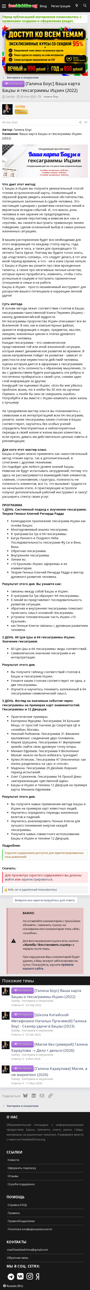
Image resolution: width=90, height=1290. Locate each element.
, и (32, 889)
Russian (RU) (14, 1286)
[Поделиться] (80, 122)
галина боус (51, 96)
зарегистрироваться (36, 879)
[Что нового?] (77, 5)
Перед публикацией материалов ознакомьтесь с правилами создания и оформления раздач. (41, 19)
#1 (86, 122)
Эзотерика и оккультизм (37, 1001)
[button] (4, 6)
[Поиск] (85, 5)
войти (9, 879)
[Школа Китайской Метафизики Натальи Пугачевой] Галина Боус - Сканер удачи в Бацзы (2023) (49, 1020)
